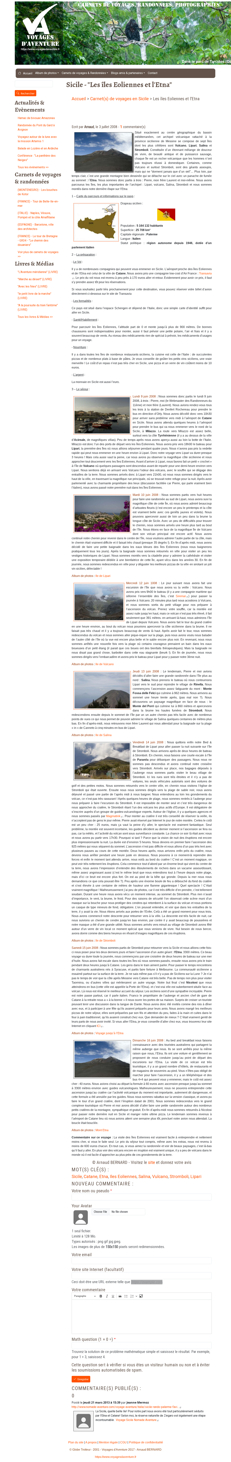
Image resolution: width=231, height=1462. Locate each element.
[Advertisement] (137, 111)
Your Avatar (82, 1205)
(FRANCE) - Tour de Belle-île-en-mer (38, 203)
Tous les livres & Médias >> (35, 317)
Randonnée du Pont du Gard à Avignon (36, 127)
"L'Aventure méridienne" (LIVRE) (38, 272)
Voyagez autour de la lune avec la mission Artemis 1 (37, 139)
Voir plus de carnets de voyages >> (38, 254)
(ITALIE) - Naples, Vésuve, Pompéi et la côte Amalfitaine (36, 215)
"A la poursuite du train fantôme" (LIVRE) (38, 307)
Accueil (27, 73)
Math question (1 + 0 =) (92, 1339)
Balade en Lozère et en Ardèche (38, 148)
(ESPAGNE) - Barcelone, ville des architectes (36, 227)
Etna (103, 1176)
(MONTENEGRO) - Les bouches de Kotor (37, 192)
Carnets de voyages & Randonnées (84, 73)
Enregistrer (83, 1379)
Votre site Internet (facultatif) (98, 1269)
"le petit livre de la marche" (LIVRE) (34, 296)
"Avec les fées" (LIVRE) (32, 286)
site (151, 1162)
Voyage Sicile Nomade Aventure (136, 1420)
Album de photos (46, 73)
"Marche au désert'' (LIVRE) (35, 279)
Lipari (195, 1176)
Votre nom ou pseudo (90, 1190)
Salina (144, 1176)
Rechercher (28, 93)
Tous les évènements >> (33, 167)
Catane (90, 1176)
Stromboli (179, 1176)
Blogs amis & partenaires (127, 73)
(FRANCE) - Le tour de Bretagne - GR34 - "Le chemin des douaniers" (38, 240)
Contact (152, 73)
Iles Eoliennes (123, 1176)
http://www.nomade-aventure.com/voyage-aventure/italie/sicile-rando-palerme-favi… (125, 1407)
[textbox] (142, 1317)
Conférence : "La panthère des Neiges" (37, 158)
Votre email (82, 1254)
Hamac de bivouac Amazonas (36, 118)
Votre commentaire (88, 1289)
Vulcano (160, 1176)
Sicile (77, 1176)
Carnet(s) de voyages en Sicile (119, 98)
